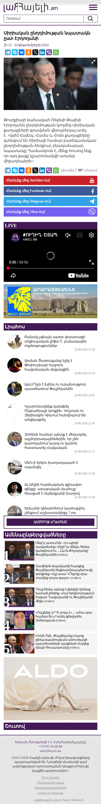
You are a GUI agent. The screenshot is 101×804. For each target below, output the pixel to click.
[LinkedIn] (42, 52)
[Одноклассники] (28, 52)
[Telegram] (8, 52)
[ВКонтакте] (22, 52)
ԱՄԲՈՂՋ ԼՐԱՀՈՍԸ (50, 522)
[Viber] (49, 52)
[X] (35, 52)
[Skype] (15, 52)
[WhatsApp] (56, 52)
